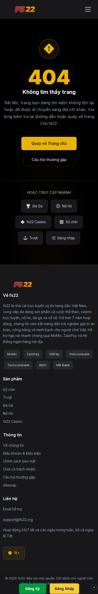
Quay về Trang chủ (49, 143)
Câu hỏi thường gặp (49, 159)
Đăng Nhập (64, 588)
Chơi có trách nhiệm (19, 469)
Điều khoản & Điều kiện (22, 453)
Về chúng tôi (13, 445)
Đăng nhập (66, 238)
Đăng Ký (32, 588)
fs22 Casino (36, 222)
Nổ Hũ (67, 206)
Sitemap (9, 485)
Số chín (72, 222)
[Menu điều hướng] (88, 9)
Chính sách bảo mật (19, 461)
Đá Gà (37, 206)
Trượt (33, 238)
